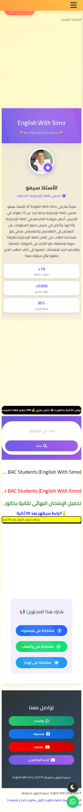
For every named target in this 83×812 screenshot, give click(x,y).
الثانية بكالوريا (53, 800)
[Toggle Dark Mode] (73, 787)
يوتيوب (38, 746)
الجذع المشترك (16, 800)
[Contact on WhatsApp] (73, 802)
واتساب (39, 720)
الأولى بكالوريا (35, 800)
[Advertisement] (40, 66)
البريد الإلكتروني (38, 759)
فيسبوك (38, 733)
